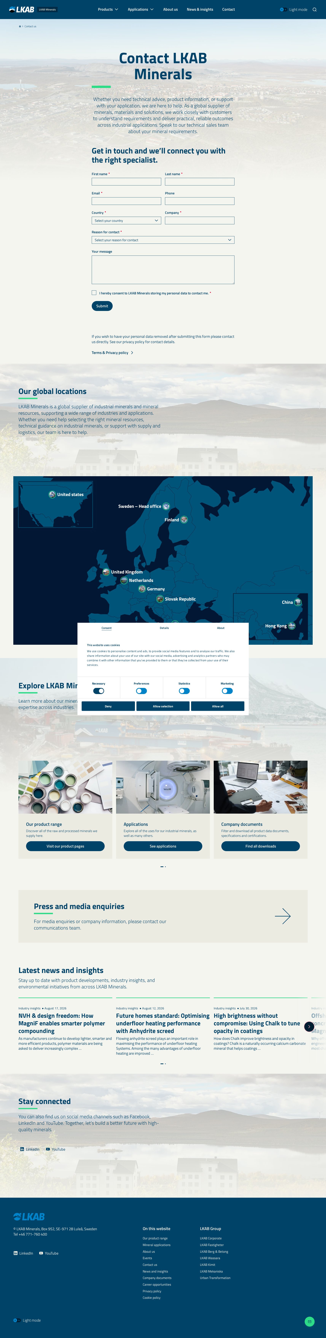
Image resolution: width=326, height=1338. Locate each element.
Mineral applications (157, 1245)
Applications (138, 9)
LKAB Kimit (207, 1265)
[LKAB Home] (29, 1216)
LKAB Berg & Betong (214, 1252)
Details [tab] (164, 627)
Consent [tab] (107, 627)
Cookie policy (151, 1298)
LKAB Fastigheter (212, 1245)
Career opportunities (157, 1285)
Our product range (155, 1238)
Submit (102, 306)
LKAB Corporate (211, 1238)
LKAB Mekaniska (211, 1271)
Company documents (157, 1278)
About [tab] (221, 627)
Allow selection (163, 706)
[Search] (314, 9)
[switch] (141, 691)
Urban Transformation (215, 1278)
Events (147, 1258)
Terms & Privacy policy (110, 352)
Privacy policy (152, 1291)
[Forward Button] (309, 1018)
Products (105, 9)
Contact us (30, 26)
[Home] (20, 26)
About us (149, 1252)
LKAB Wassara (210, 1258)
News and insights (155, 1271)
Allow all (217, 706)
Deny (108, 706)
